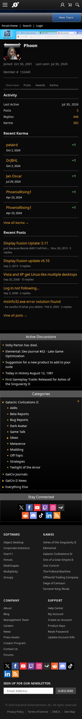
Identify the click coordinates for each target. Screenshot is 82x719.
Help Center (55, 608)
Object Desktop (13, 542)
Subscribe (65, 691)
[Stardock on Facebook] (29, 507)
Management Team (16, 620)
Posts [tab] (27, 85)
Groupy (8, 577)
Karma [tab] (54, 85)
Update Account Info (61, 637)
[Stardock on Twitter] (21, 507)
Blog (6, 614)
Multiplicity (10, 571)
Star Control (51, 565)
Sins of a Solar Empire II (58, 560)
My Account (55, 614)
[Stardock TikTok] (41, 515)
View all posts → (15, 315)
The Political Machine (56, 571)
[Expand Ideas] (8, 438)
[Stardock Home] (15, 4)
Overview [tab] (12, 85)
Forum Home (10, 26)
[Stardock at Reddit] (25, 515)
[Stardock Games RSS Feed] (57, 515)
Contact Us (10, 649)
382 (76, 123)
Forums (8, 655)
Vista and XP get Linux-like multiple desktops (40, 274)
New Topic (66, 17)
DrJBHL (12, 160)
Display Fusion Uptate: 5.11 (25, 243)
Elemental (49, 548)
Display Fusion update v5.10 (26, 260)
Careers (8, 626)
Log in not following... (21, 288)
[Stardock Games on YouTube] (37, 507)
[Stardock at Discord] (33, 515)
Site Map (69, 712)
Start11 (8, 554)
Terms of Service (38, 712)
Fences (7, 560)
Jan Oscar (14, 176)
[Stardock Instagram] (53, 507)
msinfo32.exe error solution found (32, 301)
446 (76, 117)
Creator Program (14, 643)
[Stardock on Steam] (61, 507)
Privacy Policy (15, 712)
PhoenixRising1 (18, 192)
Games (48, 534)
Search (27, 26)
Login (39, 26)
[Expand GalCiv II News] (3, 481)
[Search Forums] (77, 5)
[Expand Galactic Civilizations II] (3, 402)
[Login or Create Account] (62, 5)
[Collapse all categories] (78, 401)
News (7, 631)
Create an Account (60, 620)
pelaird (12, 144)
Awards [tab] (40, 85)
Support (55, 600)
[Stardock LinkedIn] (49, 515)
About (7, 608)
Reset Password (58, 631)
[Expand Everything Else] (3, 487)
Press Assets (11, 637)
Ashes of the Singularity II (59, 542)
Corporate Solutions (16, 548)
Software (11, 534)
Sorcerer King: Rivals (56, 589)
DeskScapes (11, 565)
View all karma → (16, 223)
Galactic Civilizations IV (57, 554)
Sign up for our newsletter (26, 683)
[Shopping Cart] (70, 5)
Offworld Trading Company (61, 577)
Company (11, 600)
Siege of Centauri (54, 583)
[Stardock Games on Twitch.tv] (45, 507)
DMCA (56, 712)
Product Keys (56, 626)
